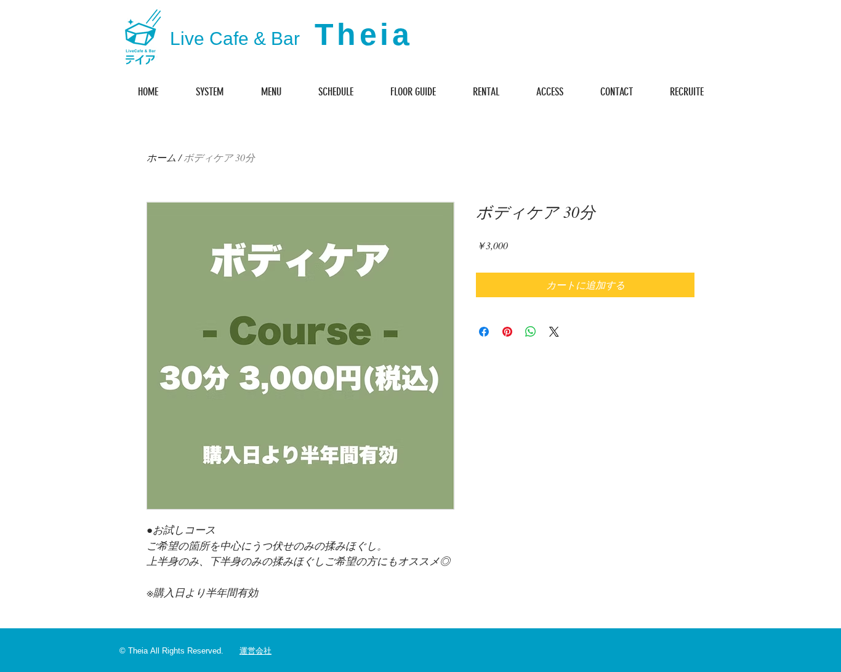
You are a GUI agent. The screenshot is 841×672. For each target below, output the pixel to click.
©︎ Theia (133, 650)
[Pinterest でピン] (507, 331)
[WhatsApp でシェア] (530, 331)
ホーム (161, 157)
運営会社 (255, 650)
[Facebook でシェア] (484, 331)
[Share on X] (554, 331)
